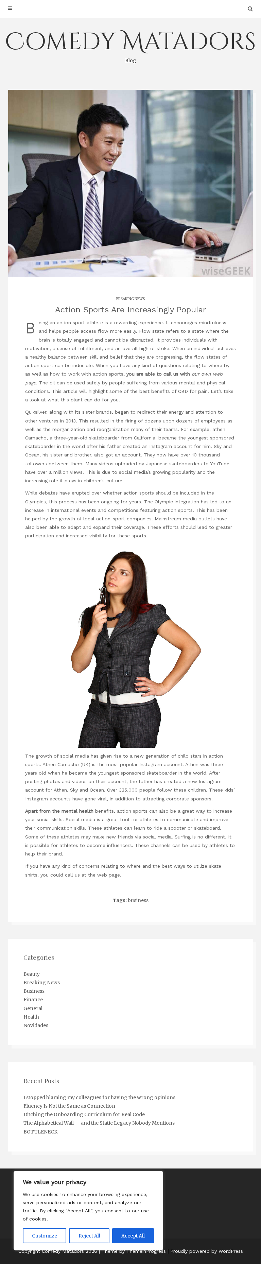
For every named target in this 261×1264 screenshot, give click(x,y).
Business (34, 991)
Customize (44, 1236)
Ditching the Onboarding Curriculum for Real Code (84, 1114)
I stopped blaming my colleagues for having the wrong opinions (99, 1097)
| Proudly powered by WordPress (205, 1251)
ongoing (110, 501)
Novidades (35, 1025)
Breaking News (130, 299)
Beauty (31, 974)
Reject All (89, 1236)
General (32, 1008)
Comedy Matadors (130, 45)
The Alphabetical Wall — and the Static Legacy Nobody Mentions (99, 1123)
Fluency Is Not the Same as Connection (69, 1106)
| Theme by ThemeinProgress (132, 1251)
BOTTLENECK (40, 1132)
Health (31, 1017)
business (138, 900)
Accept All (133, 1236)
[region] (88, 1210)
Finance (33, 1000)
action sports (108, 374)
